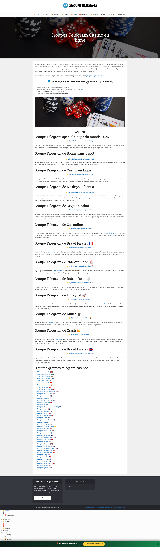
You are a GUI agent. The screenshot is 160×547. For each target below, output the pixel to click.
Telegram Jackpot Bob (44, 415)
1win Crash (59, 339)
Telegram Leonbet (43, 424)
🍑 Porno (74, 14)
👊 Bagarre (94, 14)
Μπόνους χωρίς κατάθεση (44, 378)
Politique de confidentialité (105, 507)
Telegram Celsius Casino (44, 400)
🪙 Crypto (65, 14)
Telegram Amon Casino (44, 463)
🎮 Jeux (7, 537)
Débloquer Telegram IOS (91, 507)
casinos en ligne (111, 233)
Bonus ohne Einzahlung (44, 389)
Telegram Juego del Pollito (45, 426)
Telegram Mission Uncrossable (47, 391)
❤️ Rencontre (83, 14)
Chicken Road (57, 271)
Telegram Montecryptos (44, 452)
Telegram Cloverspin (43, 435)
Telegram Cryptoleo (43, 396)
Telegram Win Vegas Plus (45, 450)
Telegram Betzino (42, 461)
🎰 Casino (37, 14)
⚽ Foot (45, 14)
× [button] (157, 544)
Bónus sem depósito (43, 372)
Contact (114, 507)
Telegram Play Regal (43, 444)
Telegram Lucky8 (42, 413)
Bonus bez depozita (43, 383)
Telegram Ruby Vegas (44, 431)
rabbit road (50, 287)
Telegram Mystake (43, 411)
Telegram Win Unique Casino (46, 448)
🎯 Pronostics (9, 515)
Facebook (69, 487)
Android (76, 89)
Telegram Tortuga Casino (45, 437)
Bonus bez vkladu (42, 381)
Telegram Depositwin (44, 439)
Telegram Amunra (42, 465)
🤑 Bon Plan (55, 14)
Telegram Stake (42, 405)
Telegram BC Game (43, 428)
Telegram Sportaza (43, 468)
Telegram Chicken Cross (44, 394)
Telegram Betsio (42, 418)
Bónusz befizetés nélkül (44, 374)
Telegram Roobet (42, 398)
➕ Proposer (122, 14)
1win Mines (51, 322)
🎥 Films (103, 14)
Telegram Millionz (42, 442)
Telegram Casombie (43, 402)
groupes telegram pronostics (95, 76)
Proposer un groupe (122, 507)
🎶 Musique (8, 535)
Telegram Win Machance (45, 446)
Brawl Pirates (52, 252)
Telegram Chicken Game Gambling (48, 407)
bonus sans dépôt (86, 196)
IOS (82, 89)
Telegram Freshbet (43, 459)
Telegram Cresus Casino (44, 420)
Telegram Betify (42, 455)
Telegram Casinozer (43, 433)
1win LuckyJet (103, 304)
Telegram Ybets (42, 422)
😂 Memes (7, 539)
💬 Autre (111, 14)
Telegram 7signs (42, 409)
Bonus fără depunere (43, 376)
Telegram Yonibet (42, 457)
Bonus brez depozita (43, 385)
